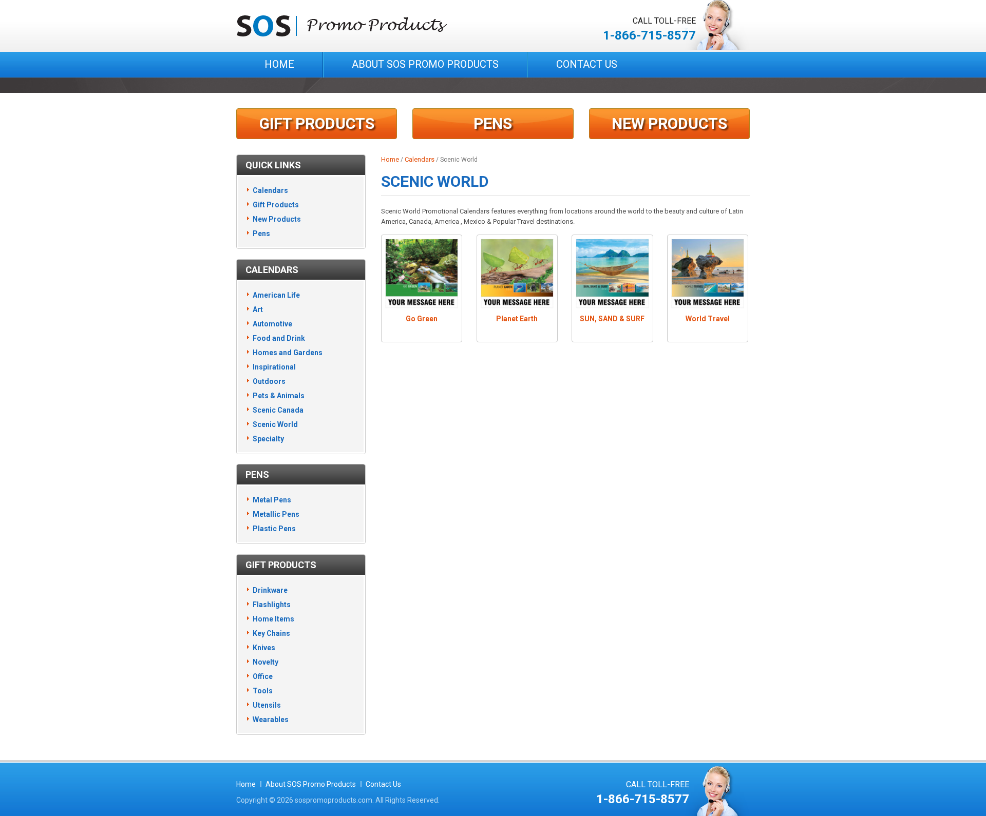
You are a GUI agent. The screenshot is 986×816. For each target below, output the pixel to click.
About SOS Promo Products (425, 64)
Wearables (271, 719)
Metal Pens (272, 499)
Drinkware (270, 590)
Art (258, 309)
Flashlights (272, 604)
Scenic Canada (278, 410)
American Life (276, 295)
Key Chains (271, 633)
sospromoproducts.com (333, 800)
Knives (264, 647)
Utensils (267, 705)
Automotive (272, 323)
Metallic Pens (276, 514)
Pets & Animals (279, 395)
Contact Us (586, 64)
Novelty (265, 662)
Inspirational (274, 367)
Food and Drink (279, 338)
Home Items (273, 619)
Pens (492, 123)
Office (263, 676)
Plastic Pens (274, 528)
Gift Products (316, 123)
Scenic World (275, 424)
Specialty (268, 438)
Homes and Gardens (288, 352)
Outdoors (269, 381)
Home (279, 64)
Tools (263, 690)
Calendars (419, 159)
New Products (669, 123)
